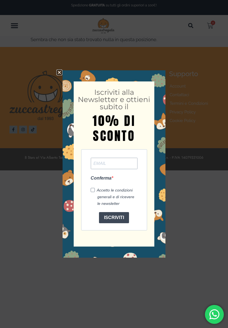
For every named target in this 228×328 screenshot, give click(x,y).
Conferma (101, 178)
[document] (114, 164)
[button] (59, 72)
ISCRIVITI (114, 217)
